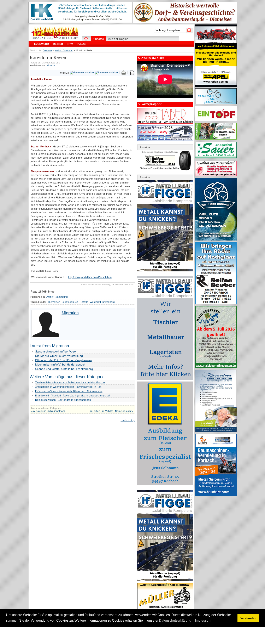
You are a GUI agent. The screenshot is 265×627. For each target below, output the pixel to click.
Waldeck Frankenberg (102, 302)
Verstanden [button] (248, 618)
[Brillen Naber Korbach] (165, 122)
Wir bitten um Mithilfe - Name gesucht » (112, 411)
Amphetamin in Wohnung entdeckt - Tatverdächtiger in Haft (68, 386)
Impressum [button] (203, 620)
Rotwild (84, 302)
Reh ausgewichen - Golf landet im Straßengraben (63, 400)
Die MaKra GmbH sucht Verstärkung (59, 355)
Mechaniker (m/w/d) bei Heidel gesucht (60, 364)
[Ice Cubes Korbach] (216, 239)
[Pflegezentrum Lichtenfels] (216, 431)
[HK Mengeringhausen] (80, 21)
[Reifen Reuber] (165, 169)
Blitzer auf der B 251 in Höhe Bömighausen (63, 360)
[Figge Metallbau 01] (165, 270)
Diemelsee (54, 302)
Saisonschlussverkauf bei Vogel (55, 351)
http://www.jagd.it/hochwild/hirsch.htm (90, 277)
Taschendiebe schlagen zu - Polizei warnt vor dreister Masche (70, 382)
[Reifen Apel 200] (216, 85)
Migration (51, 65)
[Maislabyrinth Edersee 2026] (216, 367)
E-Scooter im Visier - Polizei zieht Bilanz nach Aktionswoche (68, 391)
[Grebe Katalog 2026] (165, 139)
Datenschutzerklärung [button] (175, 620)
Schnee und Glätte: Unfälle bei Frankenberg (64, 369)
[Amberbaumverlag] (185, 21)
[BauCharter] (216, 495)
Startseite (47, 50)
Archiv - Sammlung (64, 50)
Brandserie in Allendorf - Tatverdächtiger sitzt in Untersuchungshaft (72, 395)
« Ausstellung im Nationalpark (48, 411)
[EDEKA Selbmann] (165, 484)
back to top (128, 420)
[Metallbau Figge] (165, 378)
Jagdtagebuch (70, 302)
